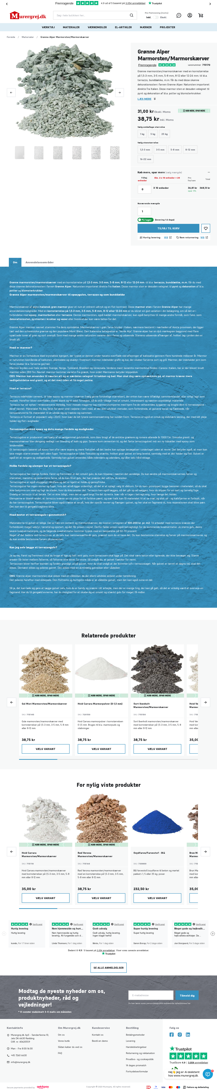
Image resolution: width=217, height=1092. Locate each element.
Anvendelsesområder (40, 262)
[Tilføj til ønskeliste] (205, 228)
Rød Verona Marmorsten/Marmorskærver (95, 854)
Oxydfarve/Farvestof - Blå (149, 852)
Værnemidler (97, 27)
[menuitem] (48, 27)
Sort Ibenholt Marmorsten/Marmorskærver (150, 705)
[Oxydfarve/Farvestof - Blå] (157, 820)
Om (15, 262)
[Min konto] (190, 15)
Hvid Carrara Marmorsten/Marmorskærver (39, 854)
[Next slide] (211, 4)
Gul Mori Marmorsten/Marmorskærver (44, 703)
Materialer (71, 27)
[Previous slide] (11, 92)
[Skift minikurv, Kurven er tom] (200, 15)
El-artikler (123, 27)
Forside (11, 37)
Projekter (167, 27)
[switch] (156, 17)
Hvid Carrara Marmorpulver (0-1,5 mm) (100, 703)
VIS (166, 237)
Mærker (146, 27)
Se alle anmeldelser (109, 967)
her (188, 1003)
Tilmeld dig (187, 995)
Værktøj (48, 27)
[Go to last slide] (6, 4)
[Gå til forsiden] (28, 15)
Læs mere (144, 99)
